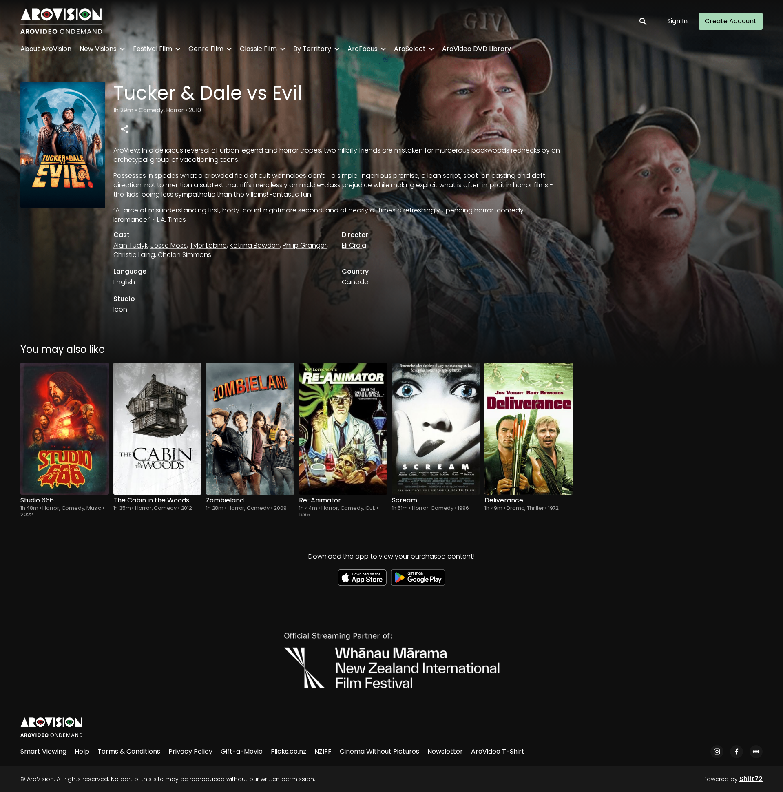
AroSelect (410, 48)
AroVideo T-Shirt (497, 751)
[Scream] (436, 429)
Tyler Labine (208, 245)
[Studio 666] (64, 429)
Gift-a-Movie (242, 751)
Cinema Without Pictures (379, 751)
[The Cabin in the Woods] (157, 429)
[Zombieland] (250, 429)
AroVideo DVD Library (476, 48)
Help (82, 751)
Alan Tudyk (130, 245)
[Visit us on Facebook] (736, 751)
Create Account (730, 21)
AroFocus (362, 48)
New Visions (98, 48)
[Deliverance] (528, 429)
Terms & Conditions (128, 751)
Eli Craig (354, 245)
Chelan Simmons (184, 254)
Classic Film (258, 48)
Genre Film (205, 48)
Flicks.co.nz (288, 751)
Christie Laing (134, 254)
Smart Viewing (43, 751)
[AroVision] (51, 727)
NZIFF (323, 751)
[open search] (643, 21)
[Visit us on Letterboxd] (756, 751)
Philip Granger (305, 245)
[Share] (124, 128)
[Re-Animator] (343, 429)
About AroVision (45, 48)
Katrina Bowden (255, 245)
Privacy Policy (190, 751)
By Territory (312, 48)
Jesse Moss (168, 245)
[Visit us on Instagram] (716, 751)
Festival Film (152, 48)
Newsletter (445, 751)
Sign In (677, 21)
